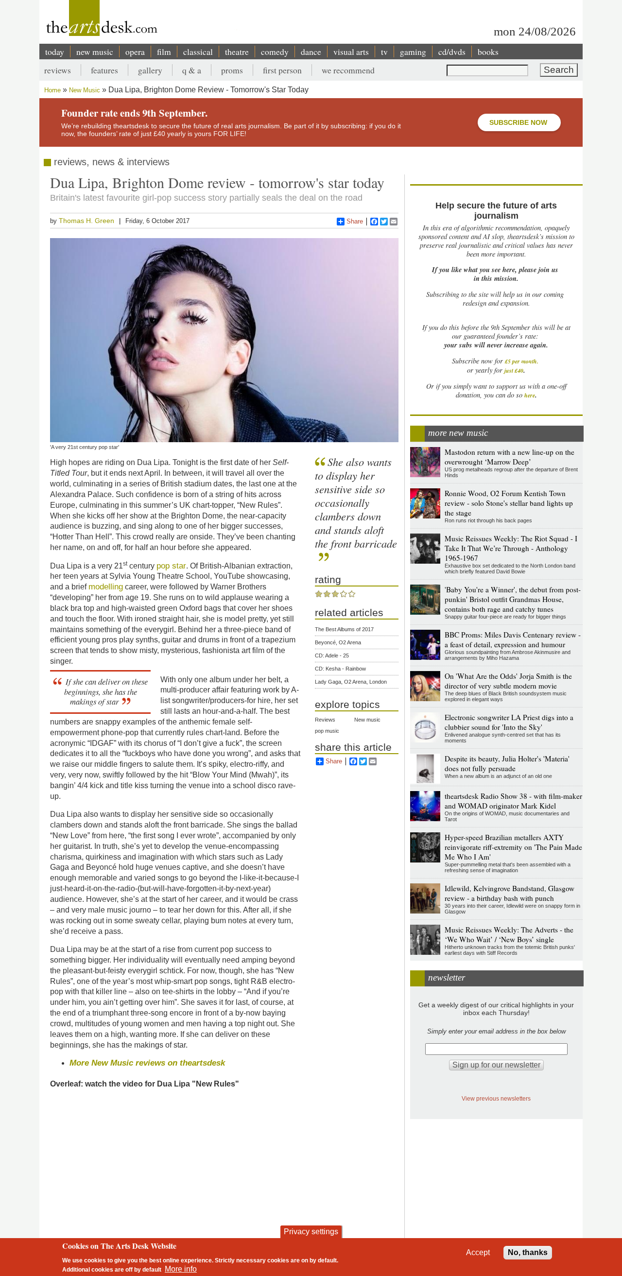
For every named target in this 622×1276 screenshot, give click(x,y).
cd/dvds (452, 51)
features (104, 70)
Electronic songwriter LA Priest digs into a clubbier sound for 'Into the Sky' (509, 722)
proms (232, 70)
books (488, 51)
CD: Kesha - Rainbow (340, 669)
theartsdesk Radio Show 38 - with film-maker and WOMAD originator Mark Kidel (513, 800)
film (164, 51)
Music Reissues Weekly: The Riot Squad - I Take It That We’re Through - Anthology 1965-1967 (511, 548)
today (54, 51)
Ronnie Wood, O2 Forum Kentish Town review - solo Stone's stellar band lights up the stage (509, 502)
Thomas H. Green (86, 220)
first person (282, 70)
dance (311, 51)
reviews (57, 70)
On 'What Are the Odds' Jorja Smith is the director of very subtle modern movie (508, 680)
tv (384, 51)
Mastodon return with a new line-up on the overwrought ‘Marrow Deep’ (509, 456)
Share (354, 221)
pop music (327, 731)
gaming (413, 51)
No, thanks (528, 1252)
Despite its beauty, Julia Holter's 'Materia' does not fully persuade (507, 763)
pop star (171, 565)
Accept (478, 1252)
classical (198, 51)
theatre (237, 51)
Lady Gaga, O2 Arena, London (351, 682)
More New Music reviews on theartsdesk (147, 1063)
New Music (84, 90)
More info (181, 1269)
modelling (105, 586)
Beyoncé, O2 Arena (338, 642)
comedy (275, 51)
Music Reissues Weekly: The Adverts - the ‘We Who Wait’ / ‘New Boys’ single (509, 934)
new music (94, 51)
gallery (150, 70)
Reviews (325, 720)
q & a (191, 70)
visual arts (351, 51)
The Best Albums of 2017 (344, 629)
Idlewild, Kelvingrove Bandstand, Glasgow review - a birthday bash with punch (509, 893)
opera (135, 51)
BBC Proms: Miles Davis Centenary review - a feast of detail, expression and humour (513, 639)
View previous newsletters (496, 1098)
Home (52, 90)
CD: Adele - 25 (332, 655)
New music (367, 720)
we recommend (348, 70)
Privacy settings (311, 1231)
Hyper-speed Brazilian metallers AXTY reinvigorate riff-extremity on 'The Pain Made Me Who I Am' (513, 847)
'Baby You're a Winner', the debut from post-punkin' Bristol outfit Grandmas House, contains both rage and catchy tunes (513, 599)
